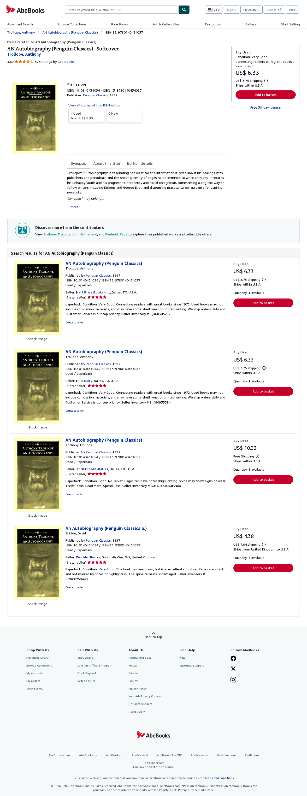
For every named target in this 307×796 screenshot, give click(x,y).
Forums (134, 681)
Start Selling (290, 24)
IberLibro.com (226, 755)
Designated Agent (140, 704)
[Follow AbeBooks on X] (233, 669)
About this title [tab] (106, 163)
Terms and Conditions (219, 778)
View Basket (34, 688)
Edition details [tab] (140, 163)
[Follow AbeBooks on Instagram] (233, 680)
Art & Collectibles (166, 24)
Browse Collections (72, 24)
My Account (251, 10)
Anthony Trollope (57, 234)
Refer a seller (86, 681)
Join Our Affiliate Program (94, 665)
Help (292, 10)
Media (133, 665)
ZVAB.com (252, 755)
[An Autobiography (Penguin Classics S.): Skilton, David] (38, 599)
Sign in (231, 10)
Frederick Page (116, 234)
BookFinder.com (153, 765)
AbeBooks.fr (114, 755)
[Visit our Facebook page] (233, 658)
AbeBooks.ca (199, 755)
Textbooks (213, 24)
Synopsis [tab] (78, 163)
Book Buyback (87, 673)
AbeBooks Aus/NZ (169, 755)
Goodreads (66, 61)
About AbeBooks (140, 657)
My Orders (33, 681)
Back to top (153, 637)
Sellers (251, 24)
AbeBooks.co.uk (59, 755)
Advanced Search (20, 24)
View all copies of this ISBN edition (94, 105)
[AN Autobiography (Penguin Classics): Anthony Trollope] (38, 511)
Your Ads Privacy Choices (145, 696)
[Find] (184, 10)
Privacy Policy (138, 688)
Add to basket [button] (266, 95)
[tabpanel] (147, 189)
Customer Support (191, 665)
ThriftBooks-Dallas (92, 469)
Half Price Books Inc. (93, 292)
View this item (245, 66)
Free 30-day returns (265, 107)
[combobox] (122, 10)
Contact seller (74, 322)
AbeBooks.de (88, 755)
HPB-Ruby (84, 381)
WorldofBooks (88, 557)
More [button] (74, 207)
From (82, 115)
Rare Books (119, 24)
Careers (134, 673)
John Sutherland (84, 234)
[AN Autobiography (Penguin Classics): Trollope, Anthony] (38, 334)
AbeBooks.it (140, 755)
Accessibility (137, 711)
